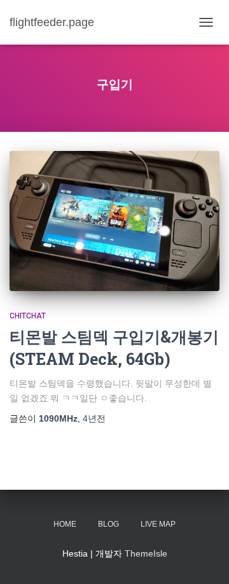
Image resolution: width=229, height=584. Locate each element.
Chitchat (28, 315)
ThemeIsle (146, 553)
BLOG (108, 524)
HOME (64, 524)
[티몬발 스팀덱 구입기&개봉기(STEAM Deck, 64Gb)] (114, 221)
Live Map (158, 524)
